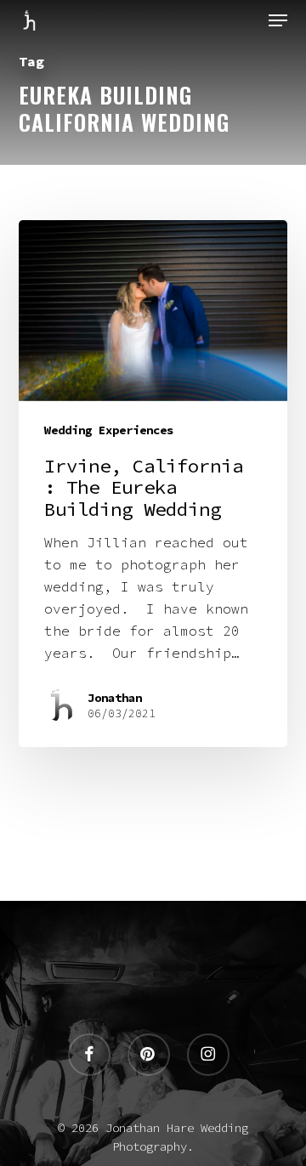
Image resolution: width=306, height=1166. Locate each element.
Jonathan (115, 697)
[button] (278, 20)
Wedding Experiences (108, 430)
